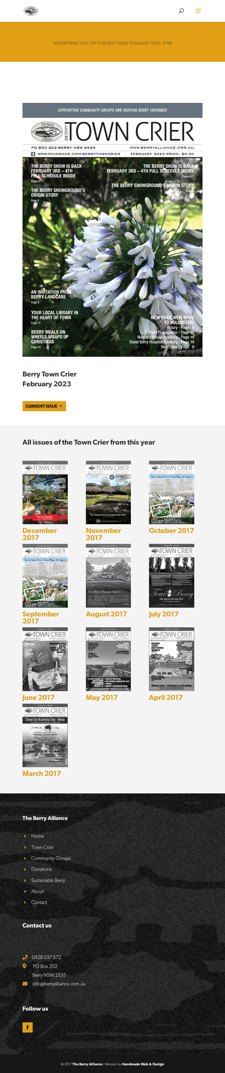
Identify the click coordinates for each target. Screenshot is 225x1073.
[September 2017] (45, 576)
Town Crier (42, 847)
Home (37, 836)
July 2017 (164, 614)
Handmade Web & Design (143, 1064)
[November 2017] (108, 492)
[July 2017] (171, 575)
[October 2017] (171, 492)
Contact (39, 902)
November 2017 (103, 534)
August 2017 (106, 614)
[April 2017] (171, 659)
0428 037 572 (46, 957)
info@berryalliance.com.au (59, 984)
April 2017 (166, 697)
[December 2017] (45, 492)
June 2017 (38, 697)
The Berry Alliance (87, 1064)
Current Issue (41, 406)
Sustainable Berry (48, 880)
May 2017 (102, 697)
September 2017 (40, 617)
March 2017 (41, 773)
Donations (41, 869)
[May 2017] (108, 659)
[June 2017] (45, 659)
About (37, 891)
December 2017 (39, 534)
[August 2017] (108, 576)
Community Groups (51, 858)
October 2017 (171, 530)
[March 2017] (45, 735)
